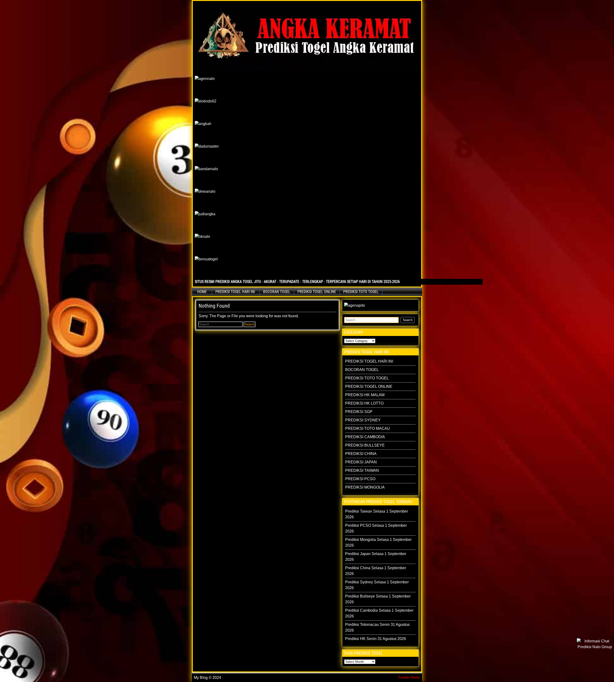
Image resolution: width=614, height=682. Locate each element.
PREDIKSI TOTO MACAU (367, 428)
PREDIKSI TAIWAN (362, 470)
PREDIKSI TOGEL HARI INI (235, 291)
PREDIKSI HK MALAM (364, 395)
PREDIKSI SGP (358, 412)
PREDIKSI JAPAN (361, 462)
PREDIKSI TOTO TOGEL (360, 291)
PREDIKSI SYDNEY (363, 420)
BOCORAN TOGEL (276, 291)
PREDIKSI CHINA (361, 454)
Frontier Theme (409, 677)
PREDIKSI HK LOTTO (364, 403)
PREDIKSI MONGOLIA (365, 487)
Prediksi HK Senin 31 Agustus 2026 (375, 639)
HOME (202, 291)
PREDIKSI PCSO (360, 479)
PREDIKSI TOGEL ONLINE (316, 291)
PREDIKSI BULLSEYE (365, 445)
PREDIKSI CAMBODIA (365, 437)
